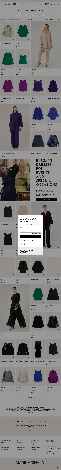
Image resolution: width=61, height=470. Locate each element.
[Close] (41, 217)
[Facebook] (24, 244)
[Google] (21, 244)
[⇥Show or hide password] (40, 231)
